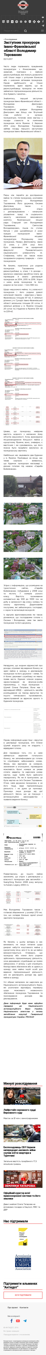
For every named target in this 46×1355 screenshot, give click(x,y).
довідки (23, 110)
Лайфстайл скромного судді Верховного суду (20, 1111)
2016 (33, 279)
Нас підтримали (16, 1221)
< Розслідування (10, 39)
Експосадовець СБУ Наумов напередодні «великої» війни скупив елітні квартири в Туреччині (20, 1151)
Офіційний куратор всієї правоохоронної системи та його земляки (22, 1196)
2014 (20, 279)
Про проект (13, 1307)
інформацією (18, 585)
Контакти (24, 1307)
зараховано (17, 247)
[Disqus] (23, 1049)
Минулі (20, 1083)
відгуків (10, 615)
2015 (25, 279)
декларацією (14, 212)
